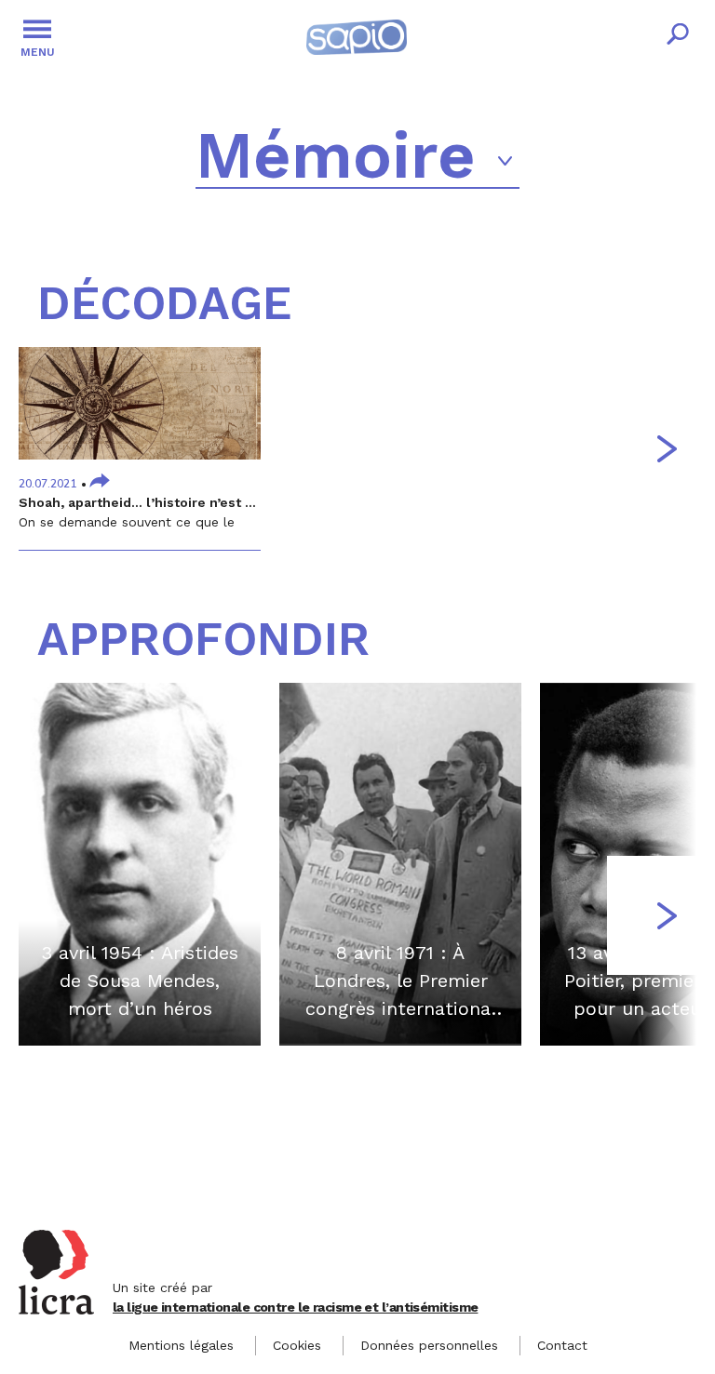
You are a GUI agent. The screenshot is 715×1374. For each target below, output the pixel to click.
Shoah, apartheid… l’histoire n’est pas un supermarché (200, 502)
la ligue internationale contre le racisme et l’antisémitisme (295, 1307)
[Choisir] (505, 161)
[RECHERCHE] (678, 37)
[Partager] (99, 482)
